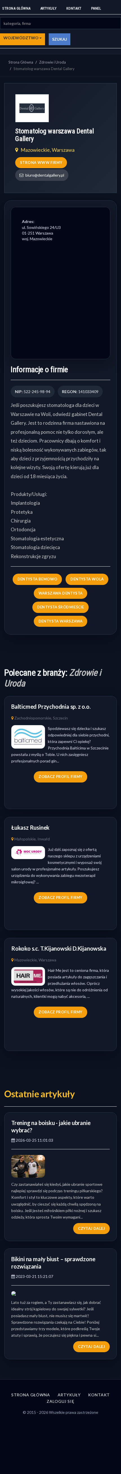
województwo (21, 37)
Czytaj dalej (91, 1228)
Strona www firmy (41, 162)
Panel (96, 8)
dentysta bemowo (37, 579)
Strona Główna (20, 62)
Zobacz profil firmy (60, 776)
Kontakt (74, 8)
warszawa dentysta (61, 593)
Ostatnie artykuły (39, 1093)
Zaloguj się (60, 1401)
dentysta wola (87, 579)
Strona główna (16, 8)
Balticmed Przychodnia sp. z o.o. (51, 706)
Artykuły (48, 8)
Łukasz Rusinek (30, 827)
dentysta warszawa (61, 621)
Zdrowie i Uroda (52, 62)
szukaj (59, 39)
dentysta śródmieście (60, 607)
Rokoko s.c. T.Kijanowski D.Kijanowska (58, 948)
